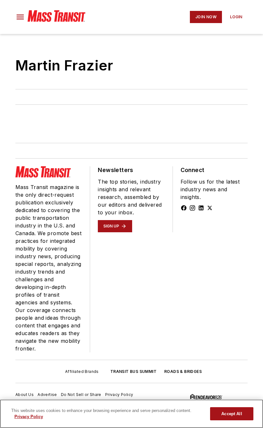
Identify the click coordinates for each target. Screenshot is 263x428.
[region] (131, 413)
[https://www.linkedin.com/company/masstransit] (201, 208)
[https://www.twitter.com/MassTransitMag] (210, 208)
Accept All (231, 413)
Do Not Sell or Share (81, 394)
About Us (24, 394)
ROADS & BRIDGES (183, 371)
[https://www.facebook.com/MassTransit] (184, 208)
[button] (20, 17)
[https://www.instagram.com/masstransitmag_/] (192, 208)
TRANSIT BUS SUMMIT (133, 371)
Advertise (47, 394)
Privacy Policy (119, 394)
